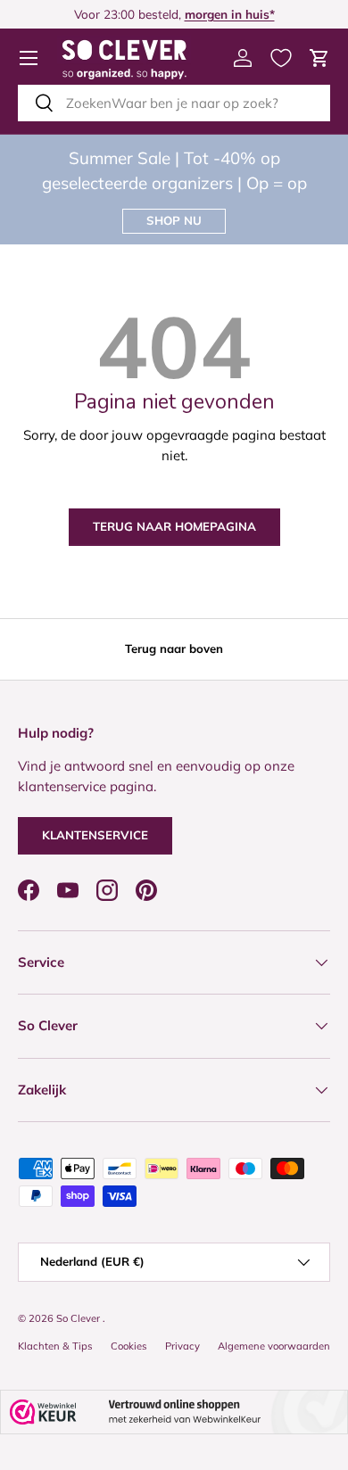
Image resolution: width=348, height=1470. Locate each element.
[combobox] (174, 103)
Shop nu (174, 220)
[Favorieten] (281, 58)
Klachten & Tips (55, 1346)
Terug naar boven (174, 648)
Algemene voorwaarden (274, 1346)
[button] (319, 58)
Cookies (129, 1346)
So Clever (79, 1318)
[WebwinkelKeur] (174, 1412)
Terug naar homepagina (174, 526)
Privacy (182, 1346)
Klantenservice (95, 835)
